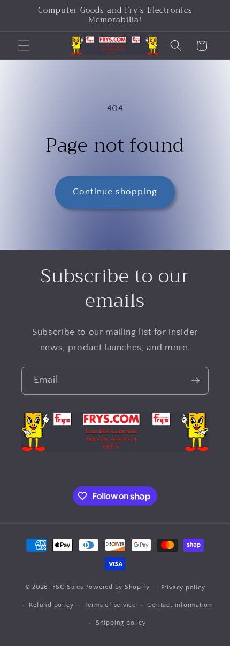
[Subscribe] (195, 381)
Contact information (179, 605)
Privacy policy (183, 587)
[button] (23, 45)
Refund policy (51, 605)
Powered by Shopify (117, 587)
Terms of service (110, 605)
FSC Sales (67, 587)
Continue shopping (115, 191)
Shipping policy (121, 622)
